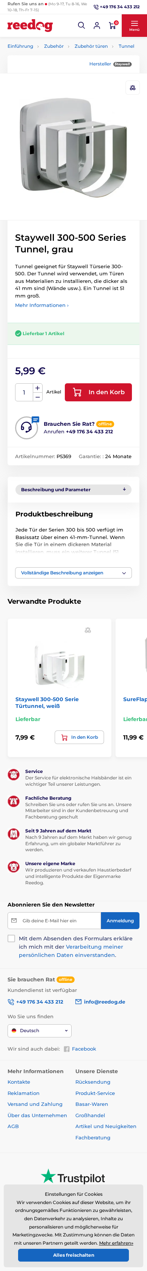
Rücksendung (92, 1082)
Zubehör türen (91, 46)
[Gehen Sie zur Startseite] (30, 25)
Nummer (24, 392)
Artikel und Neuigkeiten (105, 1126)
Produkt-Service (95, 1093)
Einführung (20, 46)
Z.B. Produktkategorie (52, 59)
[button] (81, 25)
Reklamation (24, 1093)
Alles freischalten (73, 1255)
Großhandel (90, 1115)
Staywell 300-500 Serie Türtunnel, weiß (47, 702)
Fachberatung (92, 1137)
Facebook (84, 1049)
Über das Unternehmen (37, 1115)
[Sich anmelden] (96, 25)
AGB (13, 1126)
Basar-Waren (91, 1104)
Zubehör (54, 46)
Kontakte (19, 1082)
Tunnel (126, 46)
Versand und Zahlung (35, 1104)
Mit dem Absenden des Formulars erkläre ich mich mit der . (76, 946)
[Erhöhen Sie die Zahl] (37, 388)
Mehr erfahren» (116, 1243)
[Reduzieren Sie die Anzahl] (37, 397)
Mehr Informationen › (42, 305)
